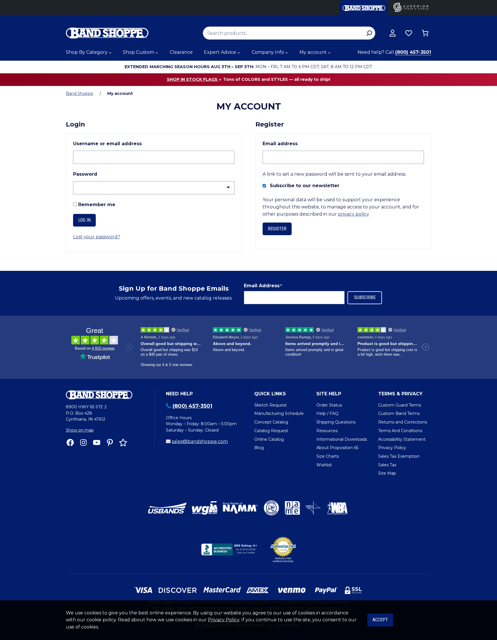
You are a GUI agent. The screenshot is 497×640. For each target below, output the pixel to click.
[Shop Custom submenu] (156, 52)
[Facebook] (70, 442)
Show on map (80, 430)
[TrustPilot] (123, 442)
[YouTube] (96, 442)
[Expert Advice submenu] (238, 52)
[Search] (369, 33)
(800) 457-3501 (413, 52)
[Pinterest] (110, 442)
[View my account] (392, 33)
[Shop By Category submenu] (110, 52)
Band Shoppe (79, 93)
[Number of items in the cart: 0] (425, 33)
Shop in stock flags (193, 79)
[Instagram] (83, 442)
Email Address (263, 285)
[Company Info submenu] (286, 52)
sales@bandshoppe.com (200, 441)
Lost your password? (96, 236)
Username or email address (120, 143)
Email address (293, 143)
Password (98, 174)
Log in (84, 220)
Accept (380, 619)
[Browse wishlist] (408, 33)
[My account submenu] (329, 52)
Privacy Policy (223, 619)
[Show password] (227, 187)
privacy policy (353, 214)
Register (277, 228)
